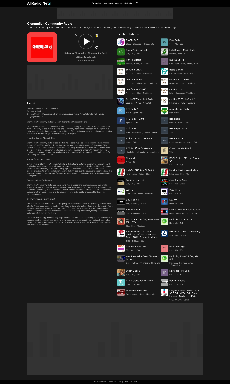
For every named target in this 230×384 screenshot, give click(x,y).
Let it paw (133, 382)
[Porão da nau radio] (121, 182)
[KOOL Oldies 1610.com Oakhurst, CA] (164, 160)
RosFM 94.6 (132, 40)
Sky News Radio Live (136, 290)
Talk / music (99, 114)
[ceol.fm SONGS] (121, 71)
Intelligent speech (177, 142)
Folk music (130, 73)
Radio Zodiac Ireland (136, 50)
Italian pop (173, 174)
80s (181, 44)
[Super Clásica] (121, 272)
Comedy (134, 203)
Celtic (136, 63)
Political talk (192, 213)
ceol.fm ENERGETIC (136, 89)
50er (128, 284)
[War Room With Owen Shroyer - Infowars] (121, 258)
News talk (84, 114)
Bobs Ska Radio (177, 280)
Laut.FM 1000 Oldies (136, 246)
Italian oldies (131, 174)
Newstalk (130, 158)
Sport (135, 113)
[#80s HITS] (164, 191)
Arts (171, 235)
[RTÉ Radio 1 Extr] (164, 140)
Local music (74, 114)
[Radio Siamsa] (164, 71)
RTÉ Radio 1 (132, 109)
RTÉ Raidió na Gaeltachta (139, 138)
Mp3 (186, 73)
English (40, 116)
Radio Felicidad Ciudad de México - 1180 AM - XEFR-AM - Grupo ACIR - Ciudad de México (142, 234)
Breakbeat (135, 213)
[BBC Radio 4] (121, 201)
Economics (175, 265)
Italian (141, 174)
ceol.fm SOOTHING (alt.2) (182, 99)
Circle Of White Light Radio (139, 99)
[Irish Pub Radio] (121, 61)
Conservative (131, 263)
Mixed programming (134, 132)
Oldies (148, 174)
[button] (86, 41)
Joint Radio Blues (178, 180)
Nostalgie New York (179, 271)
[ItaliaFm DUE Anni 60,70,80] (121, 172)
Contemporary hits (177, 63)
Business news (185, 263)
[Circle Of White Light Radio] (121, 101)
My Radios (128, 3)
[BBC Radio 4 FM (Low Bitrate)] (164, 233)
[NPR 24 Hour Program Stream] (164, 211)
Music (147, 132)
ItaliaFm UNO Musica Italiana (183, 170)
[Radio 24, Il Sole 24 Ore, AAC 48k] (164, 258)
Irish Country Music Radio (182, 50)
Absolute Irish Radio (179, 109)
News (189, 63)
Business (173, 263)
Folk (180, 54)
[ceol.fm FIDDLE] (121, 81)
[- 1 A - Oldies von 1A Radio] (121, 282)
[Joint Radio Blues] (164, 182)
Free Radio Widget (99, 382)
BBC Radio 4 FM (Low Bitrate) (184, 231)
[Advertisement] (15, 44)
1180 (128, 241)
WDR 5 (129, 190)
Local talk (130, 103)
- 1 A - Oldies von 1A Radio (139, 280)
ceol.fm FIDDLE (134, 79)
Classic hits (149, 44)
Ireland (38, 111)
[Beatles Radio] (121, 211)
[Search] (137, 3)
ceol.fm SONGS (134, 69)
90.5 (171, 300)
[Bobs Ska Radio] (164, 282)
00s (170, 193)
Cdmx (186, 300)
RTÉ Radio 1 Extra (135, 119)
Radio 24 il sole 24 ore (180, 219)
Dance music (47, 114)
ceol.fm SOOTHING (179, 79)
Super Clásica (133, 271)
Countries (96, 3)
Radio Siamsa (176, 69)
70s (39, 114)
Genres (118, 3)
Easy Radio (175, 40)
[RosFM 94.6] (121, 42)
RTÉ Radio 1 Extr (177, 138)
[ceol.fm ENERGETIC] (121, 91)
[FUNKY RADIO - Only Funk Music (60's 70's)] (121, 221)
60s (35, 114)
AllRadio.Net (38, 3)
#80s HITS (174, 190)
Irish (56, 114)
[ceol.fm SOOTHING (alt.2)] (164, 101)
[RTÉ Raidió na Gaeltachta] (121, 140)
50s (170, 165)
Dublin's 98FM (176, 60)
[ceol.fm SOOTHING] (164, 81)
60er (139, 284)
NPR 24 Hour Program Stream (184, 209)
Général (172, 122)
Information (131, 193)
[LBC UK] (164, 201)
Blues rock (137, 44)
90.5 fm (178, 300)
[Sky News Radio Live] (121, 292)
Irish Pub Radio (133, 60)
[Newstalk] (121, 160)
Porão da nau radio (135, 180)
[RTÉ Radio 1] (121, 110)
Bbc (127, 203)
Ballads (129, 63)
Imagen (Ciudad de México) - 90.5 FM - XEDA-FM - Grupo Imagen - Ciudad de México (184, 293)
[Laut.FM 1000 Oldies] (121, 248)
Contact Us (112, 382)
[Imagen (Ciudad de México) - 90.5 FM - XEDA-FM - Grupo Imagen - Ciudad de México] (164, 292)
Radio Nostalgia (177, 246)
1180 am (135, 241)
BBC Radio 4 (132, 199)
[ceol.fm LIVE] (164, 91)
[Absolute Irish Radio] (164, 110)
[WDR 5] (121, 191)
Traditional (147, 73)
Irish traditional (175, 73)
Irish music (63, 114)
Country (172, 54)
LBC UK (173, 199)
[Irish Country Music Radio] (164, 51)
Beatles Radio (133, 209)
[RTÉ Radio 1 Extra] (121, 120)
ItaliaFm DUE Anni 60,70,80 (140, 170)
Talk (91, 114)
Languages (108, 3)
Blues (128, 44)
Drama (143, 203)
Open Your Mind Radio (180, 148)
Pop (196, 63)
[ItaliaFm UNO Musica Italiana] (164, 172)
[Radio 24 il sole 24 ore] (164, 221)
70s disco (141, 226)
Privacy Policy (123, 382)
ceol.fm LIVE (175, 89)
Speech (129, 122)
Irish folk (145, 63)
